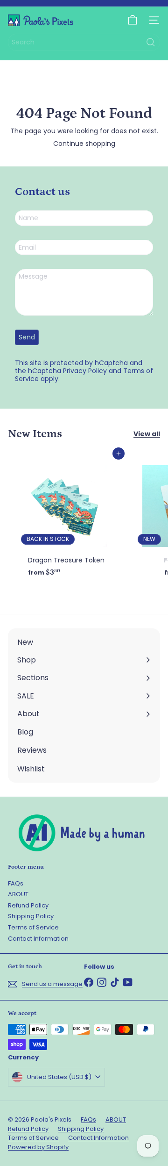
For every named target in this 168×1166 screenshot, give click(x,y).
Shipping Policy (31, 916)
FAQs (15, 883)
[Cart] (132, 20)
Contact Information (38, 938)
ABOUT (18, 894)
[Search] (150, 42)
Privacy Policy (85, 370)
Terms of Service (33, 927)
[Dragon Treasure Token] (66, 517)
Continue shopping (84, 143)
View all (146, 434)
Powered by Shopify (38, 1147)
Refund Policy (28, 905)
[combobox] (84, 42)
